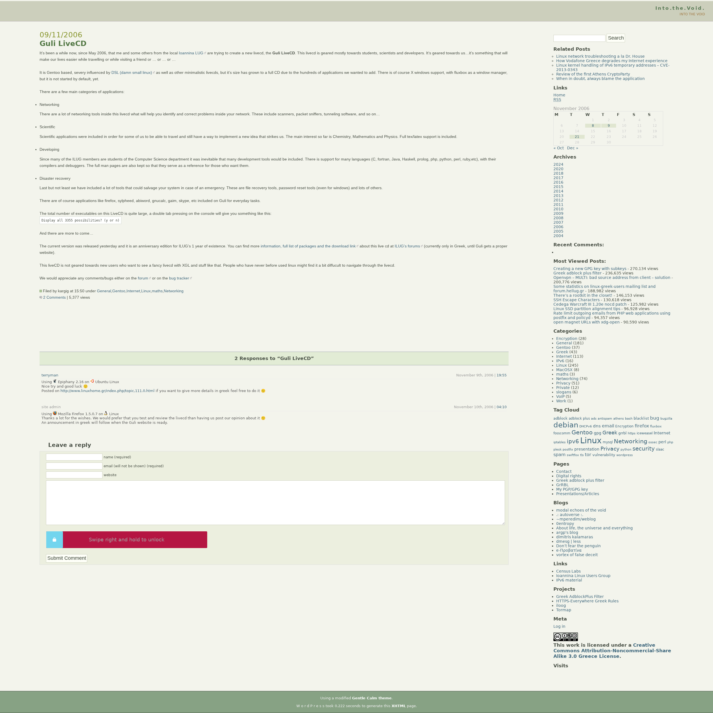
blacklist (641, 418)
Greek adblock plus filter (577, 273)
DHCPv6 (585, 426)
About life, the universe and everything (594, 528)
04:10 (502, 407)
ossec (652, 442)
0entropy (565, 523)
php (670, 442)
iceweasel (645, 433)
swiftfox (573, 455)
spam (559, 454)
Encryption (566, 338)
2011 (558, 204)
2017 (558, 178)
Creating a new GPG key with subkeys (589, 268)
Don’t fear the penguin (578, 546)
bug (654, 418)
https (632, 433)
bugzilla (666, 418)
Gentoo (118, 291)
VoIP (560, 396)
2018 (558, 173)
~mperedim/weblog (576, 519)
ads (594, 418)
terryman (49, 375)
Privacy (563, 383)
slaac (660, 449)
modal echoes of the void (581, 510)
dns (597, 426)
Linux (146, 291)
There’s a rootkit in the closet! (582, 295)
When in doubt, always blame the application (600, 78)
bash (629, 418)
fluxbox (656, 426)
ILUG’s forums (407, 246)
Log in (559, 626)
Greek (562, 352)
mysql (608, 442)
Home (559, 95)
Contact (564, 471)
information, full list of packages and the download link (308, 246)
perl (662, 442)
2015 (558, 186)
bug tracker (179, 278)
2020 (558, 169)
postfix (568, 449)
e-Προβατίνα (569, 550)
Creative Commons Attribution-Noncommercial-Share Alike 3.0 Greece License (612, 650)
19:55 (502, 375)
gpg (597, 433)
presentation (586, 449)
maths (157, 291)
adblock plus (579, 418)
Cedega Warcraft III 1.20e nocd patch (590, 304)
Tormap (563, 610)
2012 (558, 200)
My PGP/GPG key (572, 489)
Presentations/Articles (577, 493)
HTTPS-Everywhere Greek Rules (587, 601)
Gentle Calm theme (372, 698)
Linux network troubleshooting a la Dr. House (600, 56)
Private (563, 387)
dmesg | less (568, 541)
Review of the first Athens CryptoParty (593, 74)
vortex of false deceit (577, 555)
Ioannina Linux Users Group (583, 575)
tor (588, 454)
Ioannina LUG (191, 53)
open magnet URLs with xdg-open (586, 322)
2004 (558, 235)
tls (582, 455)
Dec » (572, 148)
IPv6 (560, 361)
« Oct (558, 148)
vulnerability (603, 455)
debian (565, 425)
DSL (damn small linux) (131, 72)
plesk (557, 449)
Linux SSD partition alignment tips (586, 308)
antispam (605, 418)
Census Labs (568, 571)
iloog (561, 605)
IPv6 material (569, 580)
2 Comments (54, 297)
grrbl (622, 433)
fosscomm (561, 433)
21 (577, 137)
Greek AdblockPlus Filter (580, 596)
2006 (558, 227)
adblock (560, 418)
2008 (558, 218)
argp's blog (567, 532)
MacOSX (564, 370)
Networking (174, 291)
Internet (133, 291)
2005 (558, 231)
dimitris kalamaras (574, 537)
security (644, 448)
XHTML (399, 706)
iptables (559, 442)
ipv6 (573, 441)
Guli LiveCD (63, 43)
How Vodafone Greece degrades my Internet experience (612, 61)
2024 (558, 164)
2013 (558, 195)
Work (561, 401)
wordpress (624, 455)
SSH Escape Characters (576, 300)
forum (143, 278)
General (104, 291)
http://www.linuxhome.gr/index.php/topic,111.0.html (107, 391)
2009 (558, 213)
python (626, 449)
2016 (558, 182)
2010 (558, 209)
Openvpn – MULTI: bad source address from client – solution (611, 277)
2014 (558, 191)
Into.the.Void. (680, 8)
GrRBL (562, 485)
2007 (558, 222)
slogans (563, 392)
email (608, 426)
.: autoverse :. (569, 514)
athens (618, 418)
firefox (642, 426)
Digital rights (568, 476)
